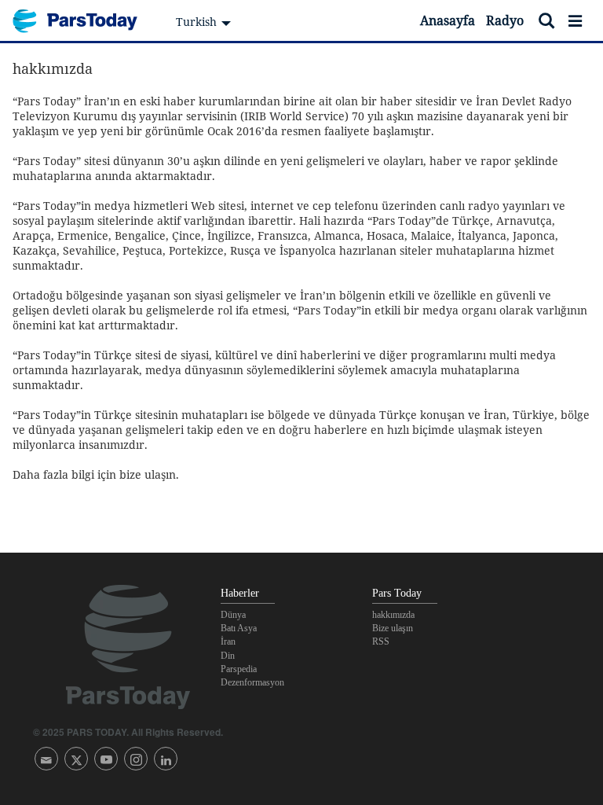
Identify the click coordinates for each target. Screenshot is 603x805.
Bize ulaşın (392, 628)
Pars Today (83, 21)
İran (228, 641)
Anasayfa (447, 20)
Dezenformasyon (252, 682)
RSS (380, 641)
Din (228, 655)
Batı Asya (239, 628)
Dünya (233, 614)
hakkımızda (393, 614)
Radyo (505, 20)
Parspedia (239, 669)
